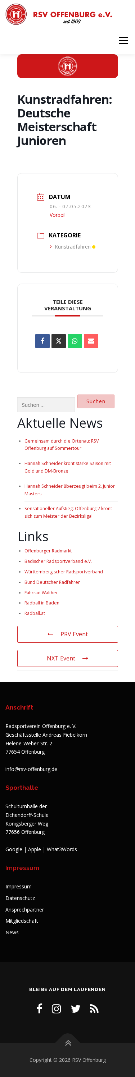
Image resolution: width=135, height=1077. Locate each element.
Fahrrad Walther (41, 593)
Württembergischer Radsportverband (63, 572)
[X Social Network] (58, 341)
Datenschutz (20, 898)
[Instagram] (56, 1008)
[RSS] (94, 1008)
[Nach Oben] (67, 1043)
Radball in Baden (41, 603)
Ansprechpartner (24, 909)
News (12, 932)
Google (13, 849)
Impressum (18, 886)
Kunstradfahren (73, 246)
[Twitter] (76, 1008)
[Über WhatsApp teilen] (75, 341)
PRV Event (74, 634)
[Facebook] (39, 1008)
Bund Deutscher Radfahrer (52, 582)
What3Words (62, 849)
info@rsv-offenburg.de (31, 769)
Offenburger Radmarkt (48, 551)
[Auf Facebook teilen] (42, 341)
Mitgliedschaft (21, 920)
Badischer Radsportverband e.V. (58, 561)
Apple (34, 849)
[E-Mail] (91, 341)
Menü (123, 41)
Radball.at (34, 613)
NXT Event (61, 658)
